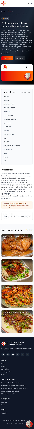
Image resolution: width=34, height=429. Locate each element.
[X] (18, 354)
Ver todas (29, 230)
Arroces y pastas (6, 372)
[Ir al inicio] (3, 3)
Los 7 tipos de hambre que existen (11, 383)
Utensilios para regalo (7, 394)
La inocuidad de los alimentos (10, 391)
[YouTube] (13, 354)
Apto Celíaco (5, 369)
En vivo (3, 405)
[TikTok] (22, 354)
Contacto (4, 413)
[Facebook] (3, 354)
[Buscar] (28, 3)
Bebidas (3, 366)
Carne (3, 374)
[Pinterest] (27, 354)
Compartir (19, 58)
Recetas (3, 11)
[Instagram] (8, 354)
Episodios (4, 402)
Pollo (2, 363)
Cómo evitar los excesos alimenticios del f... (14, 385)
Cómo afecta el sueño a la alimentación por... (14, 388)
